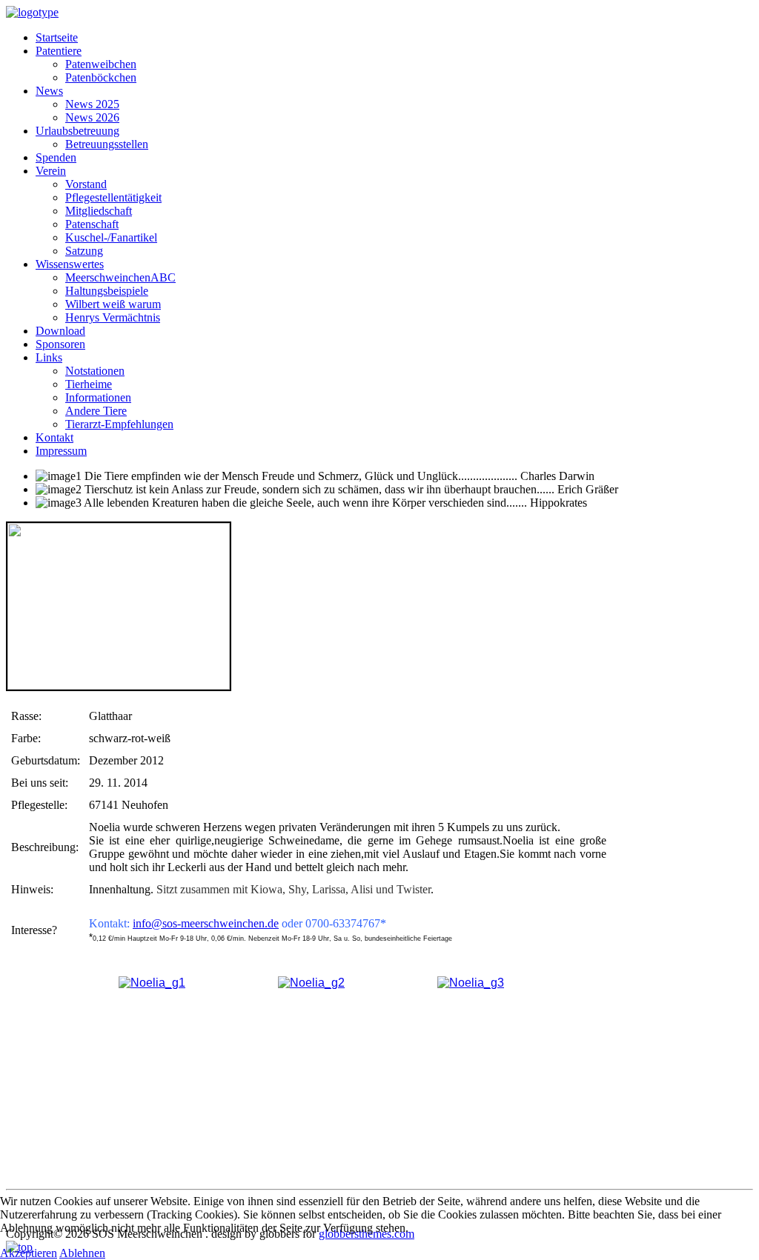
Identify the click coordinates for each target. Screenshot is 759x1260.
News (49, 90)
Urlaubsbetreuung (77, 130)
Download (60, 330)
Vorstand (86, 184)
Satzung (84, 250)
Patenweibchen (100, 64)
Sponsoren (60, 344)
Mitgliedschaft (98, 210)
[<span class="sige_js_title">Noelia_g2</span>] (311, 982)
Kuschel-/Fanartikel (111, 237)
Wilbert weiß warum (113, 304)
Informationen (98, 397)
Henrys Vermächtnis (112, 317)
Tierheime (88, 384)
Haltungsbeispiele (106, 290)
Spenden (56, 157)
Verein (51, 170)
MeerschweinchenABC (120, 277)
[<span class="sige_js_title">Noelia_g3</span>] (470, 982)
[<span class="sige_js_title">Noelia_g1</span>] (152, 982)
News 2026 (92, 117)
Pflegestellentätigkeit (113, 197)
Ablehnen (82, 1253)
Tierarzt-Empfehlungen (119, 424)
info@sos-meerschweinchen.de (206, 923)
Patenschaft (92, 224)
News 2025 (92, 104)
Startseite (57, 37)
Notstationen (95, 370)
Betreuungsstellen (106, 144)
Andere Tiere (96, 410)
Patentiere (59, 50)
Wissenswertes (70, 264)
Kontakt (54, 437)
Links (49, 357)
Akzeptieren (28, 1253)
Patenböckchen (100, 77)
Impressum (61, 450)
